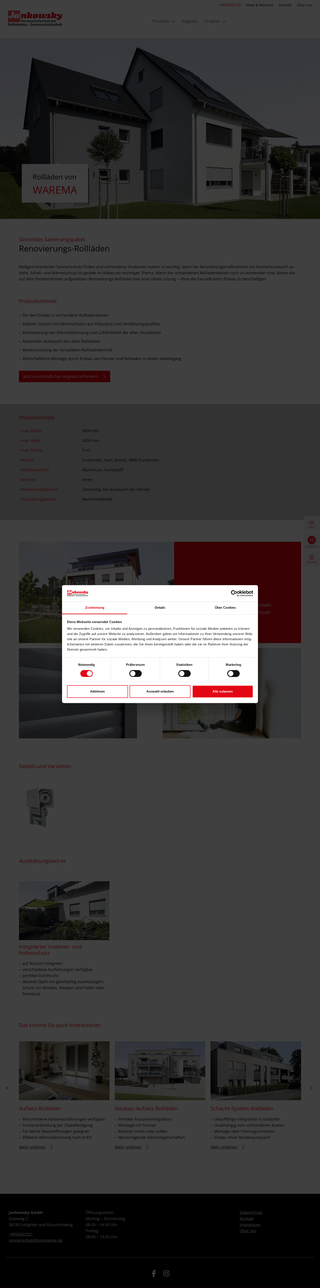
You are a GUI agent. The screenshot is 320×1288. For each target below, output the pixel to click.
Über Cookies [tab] (225, 608)
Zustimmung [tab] (94, 608)
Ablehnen (97, 691)
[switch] (135, 673)
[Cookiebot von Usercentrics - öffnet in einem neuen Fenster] (234, 593)
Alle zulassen (222, 691)
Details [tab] (160, 608)
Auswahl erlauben (160, 691)
